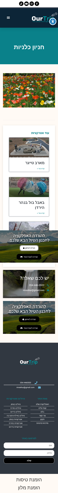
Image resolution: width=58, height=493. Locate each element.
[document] (29, 246)
